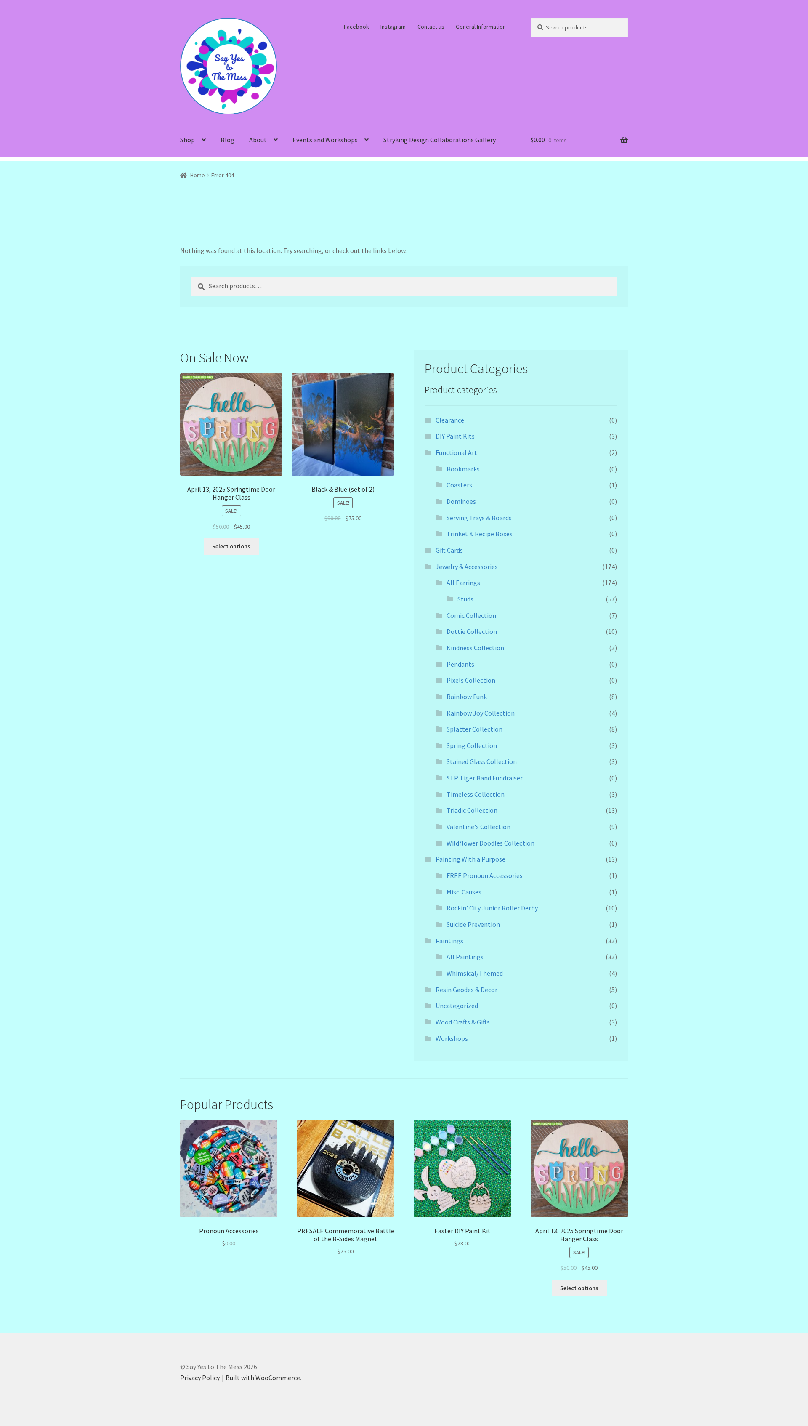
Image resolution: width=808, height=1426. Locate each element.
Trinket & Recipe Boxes (480, 533)
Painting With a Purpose (470, 859)
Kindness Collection (475, 648)
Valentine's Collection (478, 826)
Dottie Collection (472, 631)
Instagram (393, 26)
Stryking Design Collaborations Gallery (439, 140)
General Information (481, 26)
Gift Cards (449, 550)
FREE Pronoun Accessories (485, 875)
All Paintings (465, 956)
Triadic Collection (472, 810)
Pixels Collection (471, 680)
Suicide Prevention (473, 924)
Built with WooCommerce (263, 1377)
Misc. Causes (464, 892)
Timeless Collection (476, 794)
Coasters (459, 485)
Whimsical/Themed (475, 973)
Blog (227, 140)
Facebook (356, 26)
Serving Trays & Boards (479, 517)
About (258, 140)
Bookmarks (463, 469)
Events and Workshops (325, 140)
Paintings (449, 940)
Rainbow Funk (467, 696)
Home (197, 175)
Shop (187, 140)
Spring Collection (472, 745)
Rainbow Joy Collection (481, 713)
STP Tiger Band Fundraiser (485, 778)
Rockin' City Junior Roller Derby (492, 908)
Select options (231, 546)
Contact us (430, 26)
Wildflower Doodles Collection (490, 843)
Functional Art (456, 452)
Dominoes (461, 501)
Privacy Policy (200, 1377)
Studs (465, 599)
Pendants (460, 664)
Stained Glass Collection (482, 761)
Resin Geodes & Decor (466, 989)
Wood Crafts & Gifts (463, 1022)
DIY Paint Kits (455, 436)
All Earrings (463, 582)
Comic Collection (471, 615)
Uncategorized (457, 1005)
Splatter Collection (474, 729)
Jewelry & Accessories (467, 566)
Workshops (452, 1038)
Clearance (450, 420)
